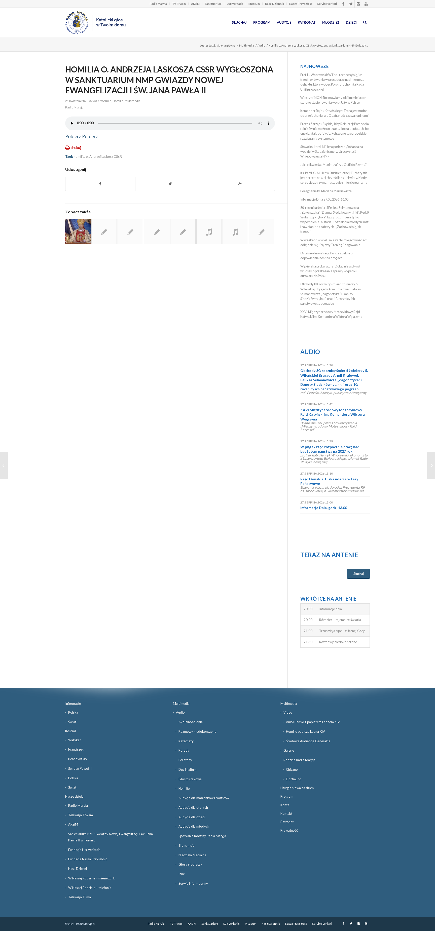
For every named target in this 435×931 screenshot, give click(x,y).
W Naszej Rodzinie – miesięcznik (91, 878)
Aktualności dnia (190, 722)
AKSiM (195, 3)
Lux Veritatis (235, 3)
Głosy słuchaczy (190, 864)
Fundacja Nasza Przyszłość (87, 859)
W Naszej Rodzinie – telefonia (89, 888)
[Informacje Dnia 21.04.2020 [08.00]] (431, 465)
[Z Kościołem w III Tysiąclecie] (235, 231)
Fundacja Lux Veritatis (84, 850)
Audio (261, 45)
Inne (181, 874)
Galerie (288, 750)
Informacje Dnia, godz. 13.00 (323, 508)
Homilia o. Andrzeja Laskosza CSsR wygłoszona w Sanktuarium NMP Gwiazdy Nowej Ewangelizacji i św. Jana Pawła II (169, 79)
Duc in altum (187, 769)
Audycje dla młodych (193, 826)
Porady (183, 750)
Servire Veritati (327, 3)
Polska (73, 712)
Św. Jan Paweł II (80, 768)
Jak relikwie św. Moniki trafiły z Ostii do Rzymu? (333, 165)
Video (287, 712)
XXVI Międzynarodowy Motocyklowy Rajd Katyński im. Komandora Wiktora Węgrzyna (332, 414)
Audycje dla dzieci (191, 817)
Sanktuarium (213, 3)
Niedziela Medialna (192, 855)
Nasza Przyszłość (300, 3)
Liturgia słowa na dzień (297, 788)
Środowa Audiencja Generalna (308, 741)
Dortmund (293, 779)
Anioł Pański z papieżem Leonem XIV (313, 722)
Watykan (74, 740)
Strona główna (226, 45)
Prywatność (289, 830)
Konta (284, 805)
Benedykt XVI (78, 759)
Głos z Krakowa (190, 779)
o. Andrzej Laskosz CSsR (104, 156)
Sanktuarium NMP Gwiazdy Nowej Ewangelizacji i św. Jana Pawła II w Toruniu (110, 837)
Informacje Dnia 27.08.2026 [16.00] (324, 199)
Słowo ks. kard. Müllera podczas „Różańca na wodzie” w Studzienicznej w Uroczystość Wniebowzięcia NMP (331, 151)
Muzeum (254, 3)
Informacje (73, 704)
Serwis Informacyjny (193, 883)
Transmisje (186, 845)
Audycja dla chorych (193, 807)
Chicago (292, 769)
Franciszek (76, 749)
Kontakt (286, 813)
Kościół (70, 731)
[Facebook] (343, 4)
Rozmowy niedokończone (197, 731)
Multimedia (246, 45)
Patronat (287, 822)
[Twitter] (350, 4)
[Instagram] (358, 4)
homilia (79, 156)
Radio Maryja (158, 3)
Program (286, 796)
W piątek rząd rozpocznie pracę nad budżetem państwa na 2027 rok (329, 449)
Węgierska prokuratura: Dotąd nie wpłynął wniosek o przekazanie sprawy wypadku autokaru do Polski (330, 271)
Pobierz (73, 136)
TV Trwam (179, 3)
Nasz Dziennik (274, 3)
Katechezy (186, 741)
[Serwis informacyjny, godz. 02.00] (4, 465)
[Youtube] (366, 4)
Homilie (118, 101)
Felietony (185, 760)
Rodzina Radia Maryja (299, 760)
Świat (72, 722)
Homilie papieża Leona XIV (305, 731)
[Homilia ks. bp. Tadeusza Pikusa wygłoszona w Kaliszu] (78, 231)
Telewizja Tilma (79, 897)
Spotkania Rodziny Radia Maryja (202, 836)
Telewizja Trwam (80, 815)
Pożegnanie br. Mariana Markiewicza (326, 191)
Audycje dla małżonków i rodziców (203, 798)
